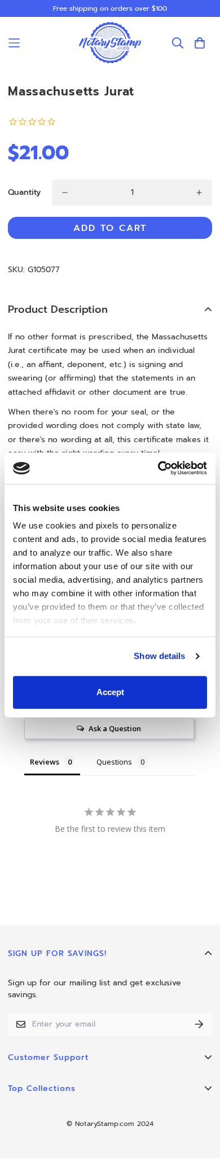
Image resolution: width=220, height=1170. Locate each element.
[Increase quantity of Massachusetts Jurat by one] (199, 193)
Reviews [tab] (44, 762)
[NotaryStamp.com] (110, 42)
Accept (110, 692)
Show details (159, 656)
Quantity (24, 192)
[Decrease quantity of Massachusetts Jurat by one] (65, 193)
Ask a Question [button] (115, 728)
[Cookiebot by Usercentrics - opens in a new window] (158, 468)
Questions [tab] (114, 762)
